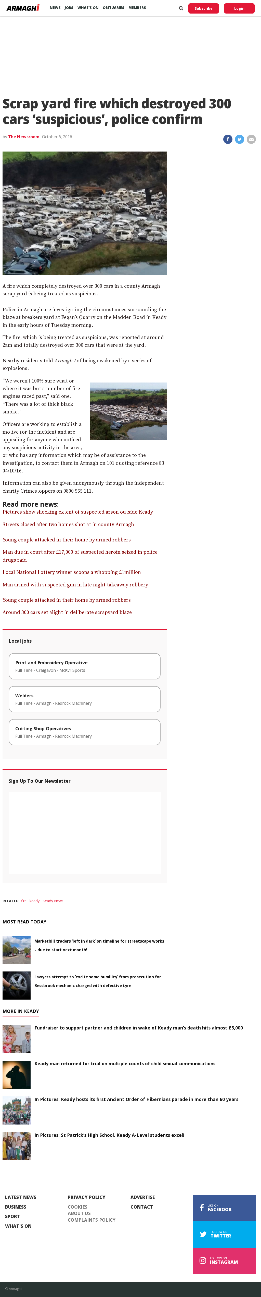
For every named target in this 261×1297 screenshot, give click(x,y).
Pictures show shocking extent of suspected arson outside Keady (78, 512)
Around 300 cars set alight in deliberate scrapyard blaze (67, 612)
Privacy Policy (87, 1197)
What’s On (88, 7)
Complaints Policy (91, 1220)
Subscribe (204, 8)
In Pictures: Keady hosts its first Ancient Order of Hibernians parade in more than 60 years (136, 1099)
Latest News (20, 1197)
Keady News (53, 900)
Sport (12, 1216)
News (55, 7)
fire (24, 900)
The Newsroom (24, 137)
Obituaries (113, 7)
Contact (141, 1207)
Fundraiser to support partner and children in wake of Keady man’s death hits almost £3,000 (138, 1028)
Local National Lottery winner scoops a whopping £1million (72, 572)
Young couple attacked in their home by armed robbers (67, 540)
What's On (18, 1226)
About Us (79, 1213)
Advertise (142, 1197)
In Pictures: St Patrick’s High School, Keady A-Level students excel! (109, 1135)
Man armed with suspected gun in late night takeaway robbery (75, 585)
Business (15, 1207)
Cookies (77, 1207)
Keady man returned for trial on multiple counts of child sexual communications (124, 1063)
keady (35, 900)
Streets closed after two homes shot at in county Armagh (68, 525)
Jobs (69, 7)
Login (239, 8)
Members (137, 7)
